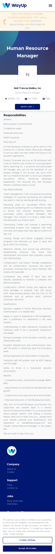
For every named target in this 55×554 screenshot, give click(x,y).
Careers (11, 472)
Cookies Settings (27, 540)
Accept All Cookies (27, 548)
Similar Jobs (26, 107)
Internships (12, 504)
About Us (11, 469)
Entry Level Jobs (15, 501)
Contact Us (12, 488)
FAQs (9, 485)
